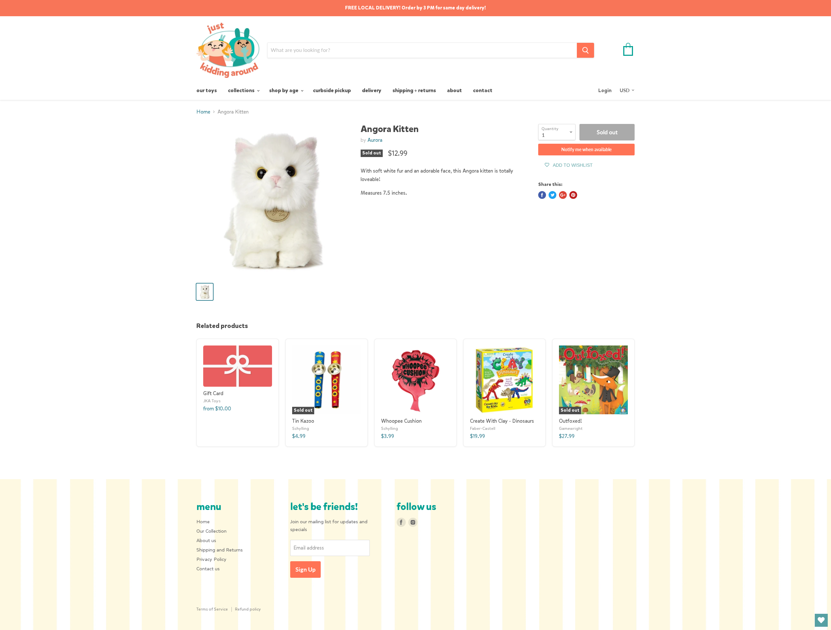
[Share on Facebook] (542, 195)
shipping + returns (414, 90)
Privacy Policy (211, 559)
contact (482, 90)
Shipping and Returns (219, 550)
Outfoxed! (570, 421)
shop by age (284, 90)
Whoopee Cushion (401, 421)
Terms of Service (212, 609)
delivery (371, 90)
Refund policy (248, 609)
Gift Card (213, 393)
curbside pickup (332, 90)
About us (206, 540)
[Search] (585, 50)
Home (203, 112)
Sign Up (305, 569)
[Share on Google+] (563, 195)
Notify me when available (586, 149)
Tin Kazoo (303, 421)
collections (241, 90)
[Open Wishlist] (821, 620)
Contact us (208, 568)
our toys (206, 90)
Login (605, 90)
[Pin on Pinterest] (573, 195)
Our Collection (211, 531)
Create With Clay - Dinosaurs (502, 421)
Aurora (374, 140)
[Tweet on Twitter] (552, 195)
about (454, 90)
